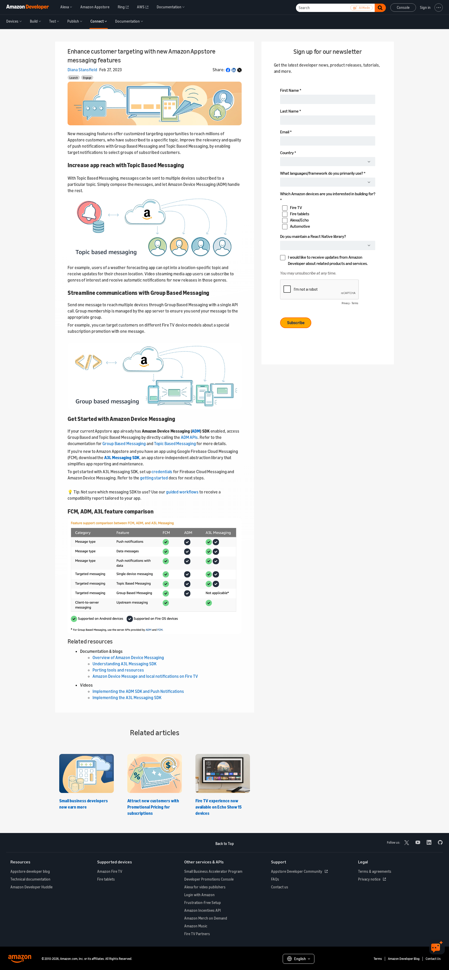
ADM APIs (189, 437)
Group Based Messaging (124, 443)
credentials (161, 471)
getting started (154, 477)
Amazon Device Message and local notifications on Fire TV (145, 676)
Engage (87, 77)
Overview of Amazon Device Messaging (128, 657)
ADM (196, 431)
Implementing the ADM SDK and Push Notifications (138, 691)
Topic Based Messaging (175, 443)
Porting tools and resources (118, 670)
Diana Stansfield (82, 69)
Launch (73, 77)
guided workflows (182, 491)
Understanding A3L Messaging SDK (124, 663)
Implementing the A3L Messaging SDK (127, 697)
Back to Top (224, 843)
